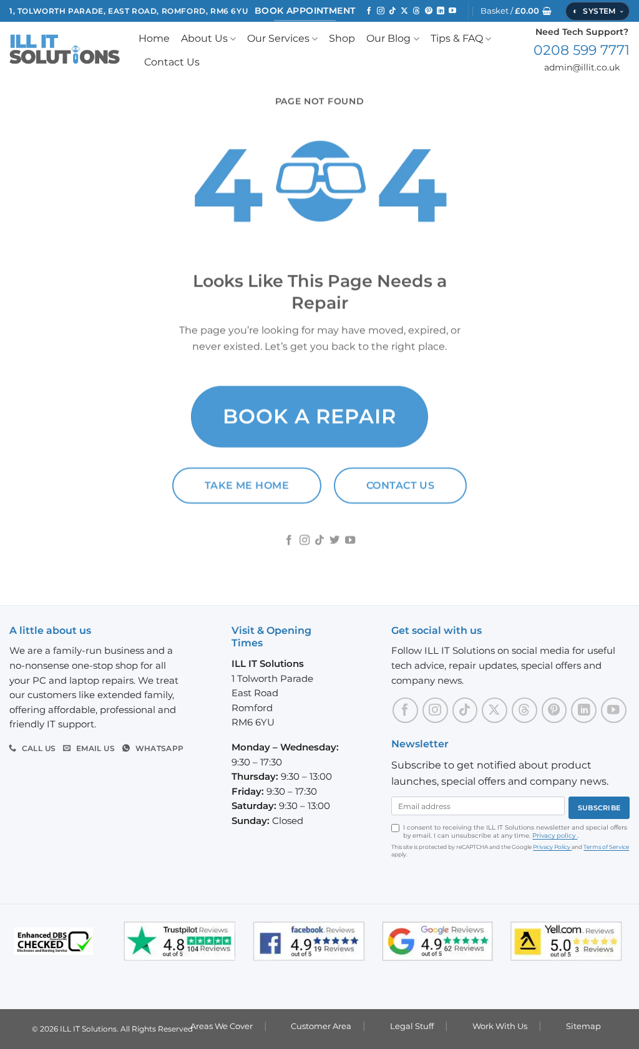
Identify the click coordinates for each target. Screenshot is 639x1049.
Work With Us (499, 1026)
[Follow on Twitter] (334, 541)
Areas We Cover (221, 1026)
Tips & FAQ (457, 38)
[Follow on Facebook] (369, 11)
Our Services (278, 38)
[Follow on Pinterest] (428, 11)
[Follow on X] (404, 11)
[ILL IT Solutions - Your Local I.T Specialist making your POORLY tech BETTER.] (64, 50)
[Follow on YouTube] (452, 11)
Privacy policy (554, 835)
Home (154, 38)
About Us (204, 38)
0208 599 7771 (582, 50)
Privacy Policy (552, 846)
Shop (342, 38)
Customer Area (321, 1026)
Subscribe (599, 807)
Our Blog (388, 38)
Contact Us (172, 62)
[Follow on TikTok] (392, 11)
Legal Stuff (412, 1026)
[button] (516, 11)
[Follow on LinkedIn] (440, 11)
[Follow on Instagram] (380, 11)
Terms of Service (606, 846)
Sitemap (583, 1026)
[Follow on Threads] (416, 11)
